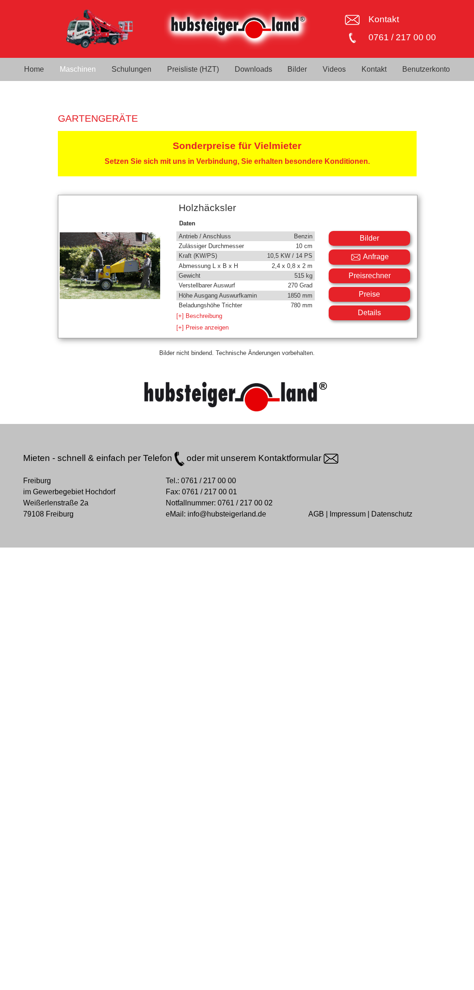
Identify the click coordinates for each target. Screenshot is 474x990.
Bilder (297, 69)
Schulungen (131, 69)
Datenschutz (391, 514)
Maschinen (78, 69)
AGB (316, 514)
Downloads (253, 69)
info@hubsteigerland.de (226, 514)
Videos (334, 69)
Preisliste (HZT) (193, 69)
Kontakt (383, 19)
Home (34, 69)
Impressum (348, 514)
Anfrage (375, 257)
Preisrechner (370, 276)
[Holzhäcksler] (110, 293)
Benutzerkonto (426, 69)
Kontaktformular (291, 458)
